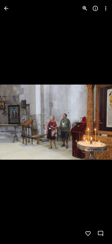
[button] (14, 122)
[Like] (88, 233)
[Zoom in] (85, 8)
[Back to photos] (6, 8)
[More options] (106, 8)
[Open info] (95, 8)
